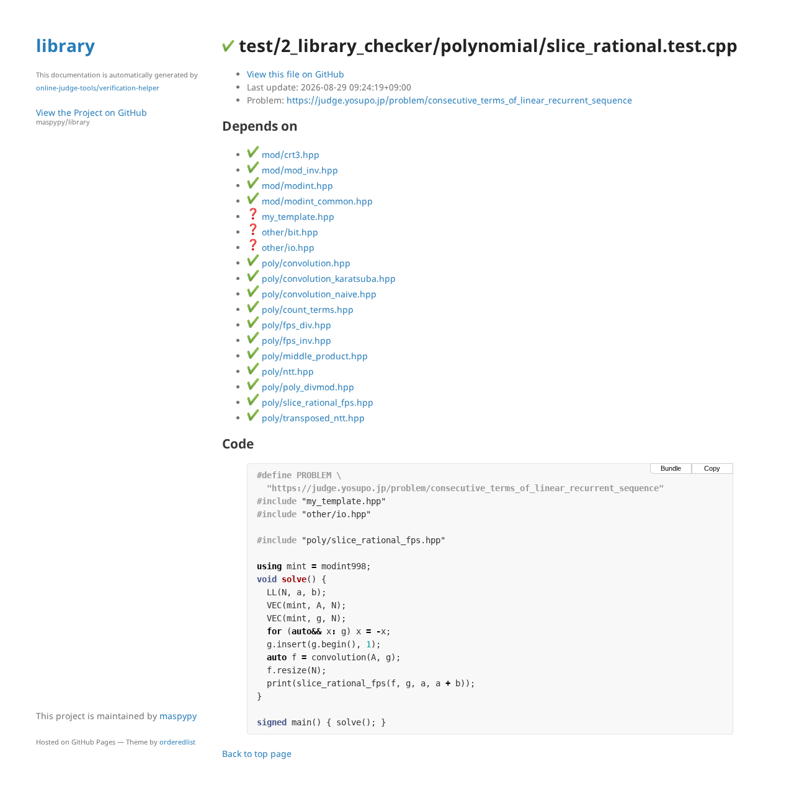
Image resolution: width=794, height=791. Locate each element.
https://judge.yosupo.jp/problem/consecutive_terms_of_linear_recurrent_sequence (459, 100)
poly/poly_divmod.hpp (306, 387)
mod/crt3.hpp (289, 154)
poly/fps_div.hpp (295, 325)
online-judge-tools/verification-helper (97, 87)
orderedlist (177, 741)
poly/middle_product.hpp (313, 356)
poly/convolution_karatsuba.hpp (327, 278)
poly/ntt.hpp (286, 371)
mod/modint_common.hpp (316, 201)
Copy (712, 468)
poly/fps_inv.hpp (295, 340)
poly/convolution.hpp (304, 263)
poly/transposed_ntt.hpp (312, 418)
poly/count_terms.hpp (306, 309)
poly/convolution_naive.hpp (318, 294)
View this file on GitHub (295, 74)
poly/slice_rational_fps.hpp (316, 402)
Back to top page (257, 753)
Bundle (671, 468)
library (65, 45)
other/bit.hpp (288, 232)
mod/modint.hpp (296, 185)
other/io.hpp (286, 247)
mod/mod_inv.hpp (298, 170)
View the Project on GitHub (91, 116)
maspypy (178, 716)
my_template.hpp (296, 216)
